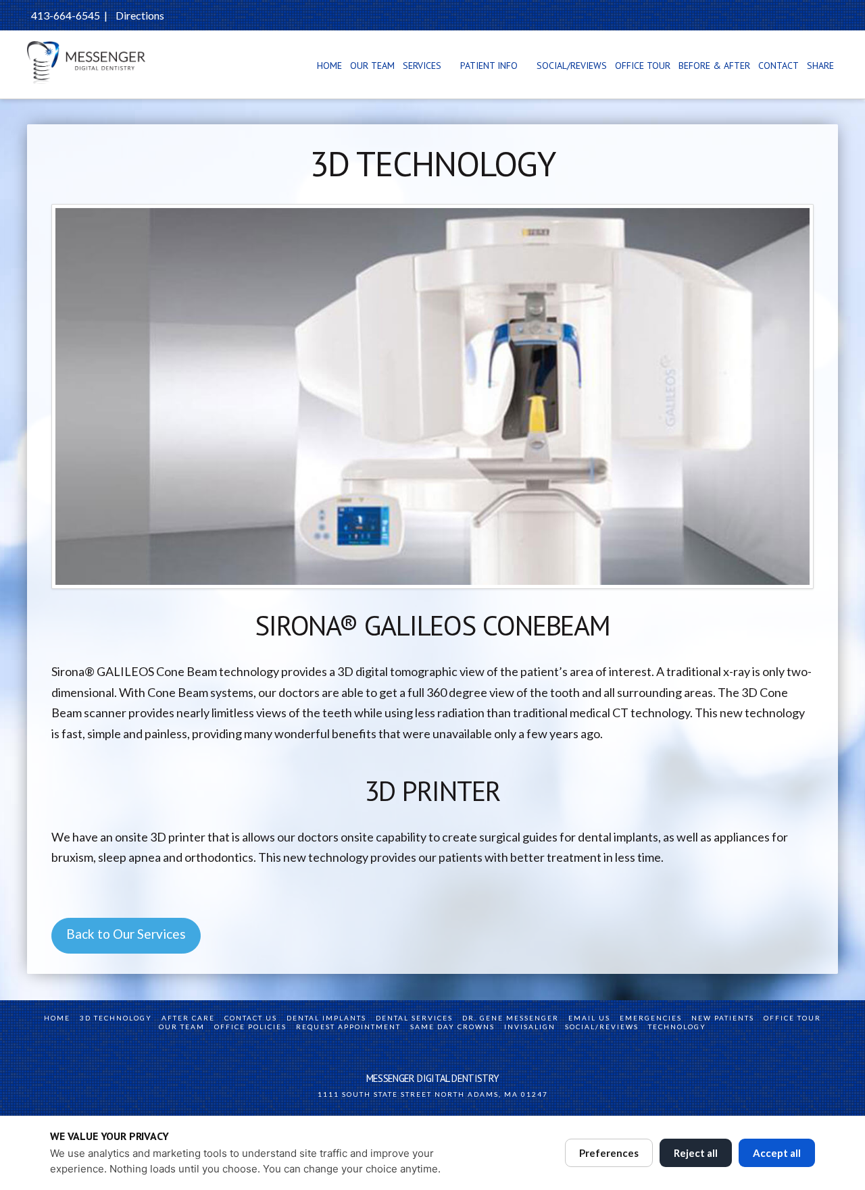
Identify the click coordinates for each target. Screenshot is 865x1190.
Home (57, 1018)
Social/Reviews (602, 1027)
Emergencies (651, 1018)
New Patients (722, 1018)
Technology (677, 1027)
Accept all (777, 1153)
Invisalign (529, 1027)
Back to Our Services (126, 933)
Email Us (589, 1018)
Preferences (609, 1153)
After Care (188, 1018)
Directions (140, 15)
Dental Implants (326, 1018)
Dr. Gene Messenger (510, 1018)
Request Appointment (348, 1027)
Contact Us (250, 1018)
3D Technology (116, 1018)
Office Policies (250, 1027)
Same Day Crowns (452, 1027)
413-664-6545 (65, 15)
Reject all (696, 1153)
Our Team (182, 1027)
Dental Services (414, 1018)
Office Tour (792, 1018)
